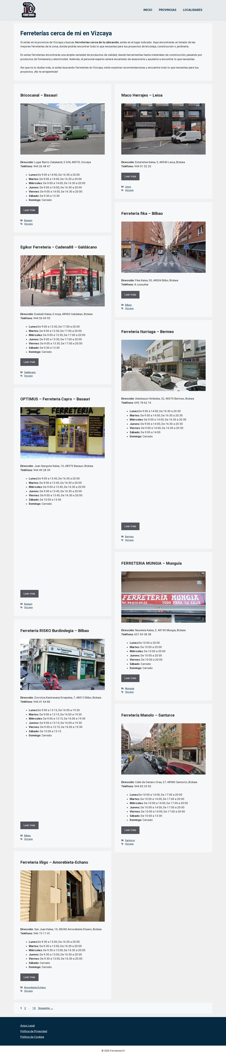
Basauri (28, 220)
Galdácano (30, 372)
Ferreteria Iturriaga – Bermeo (147, 331)
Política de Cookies (32, 1036)
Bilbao (128, 305)
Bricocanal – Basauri (38, 95)
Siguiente (45, 1008)
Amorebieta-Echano (35, 987)
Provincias (167, 10)
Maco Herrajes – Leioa (141, 95)
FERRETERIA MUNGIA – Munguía (151, 563)
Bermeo (129, 536)
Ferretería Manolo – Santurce (148, 715)
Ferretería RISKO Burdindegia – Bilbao (54, 630)
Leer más (29, 210)
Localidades (192, 10)
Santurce (130, 840)
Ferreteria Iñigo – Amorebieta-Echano (54, 862)
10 (34, 1008)
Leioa (128, 186)
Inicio (147, 10)
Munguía (129, 688)
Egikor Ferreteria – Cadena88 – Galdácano (58, 247)
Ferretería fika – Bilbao (142, 213)
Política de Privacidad (33, 1031)
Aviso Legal (27, 1025)
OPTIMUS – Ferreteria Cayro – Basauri (55, 399)
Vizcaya (28, 224)
